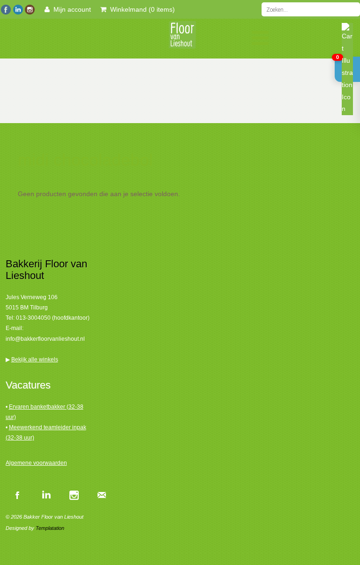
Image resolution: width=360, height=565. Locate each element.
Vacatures (28, 385)
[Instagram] (29, 8)
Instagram (73, 494)
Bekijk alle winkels (34, 359)
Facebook (17, 494)
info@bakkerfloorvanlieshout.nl (45, 339)
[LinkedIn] (17, 8)
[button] (347, 69)
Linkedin (45, 494)
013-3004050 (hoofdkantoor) (53, 318)
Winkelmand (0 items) (140, 9)
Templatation (50, 528)
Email (101, 494)
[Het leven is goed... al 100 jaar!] (180, 38)
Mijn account (70, 9)
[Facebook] (6, 8)
